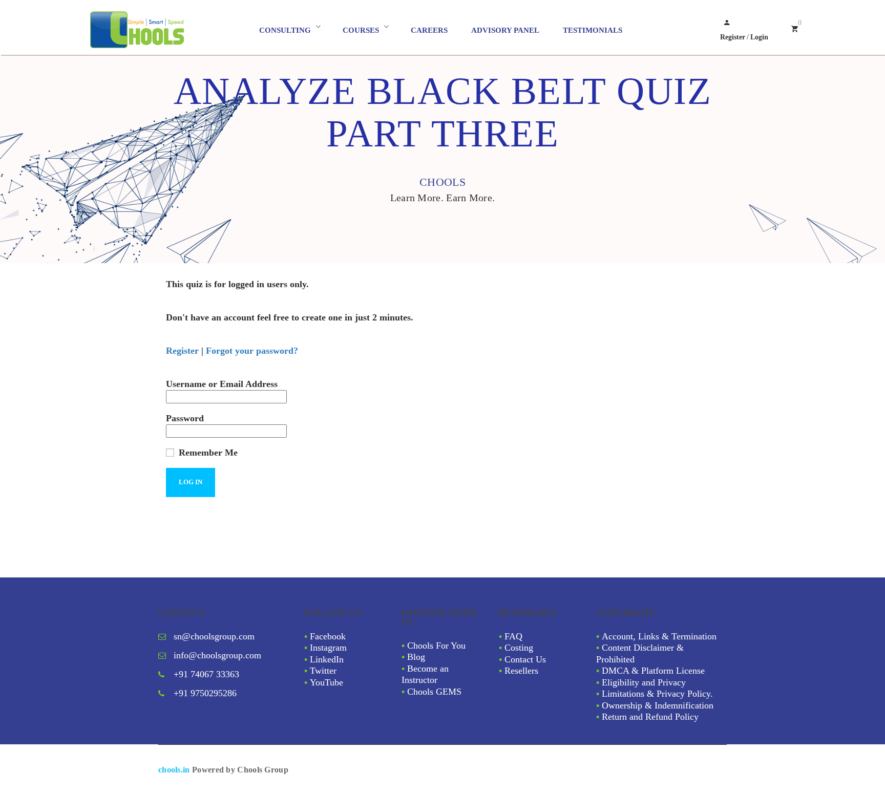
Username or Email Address (222, 384)
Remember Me (207, 452)
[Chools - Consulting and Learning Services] (173, 30)
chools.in (174, 769)
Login (759, 37)
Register (732, 37)
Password (185, 418)
